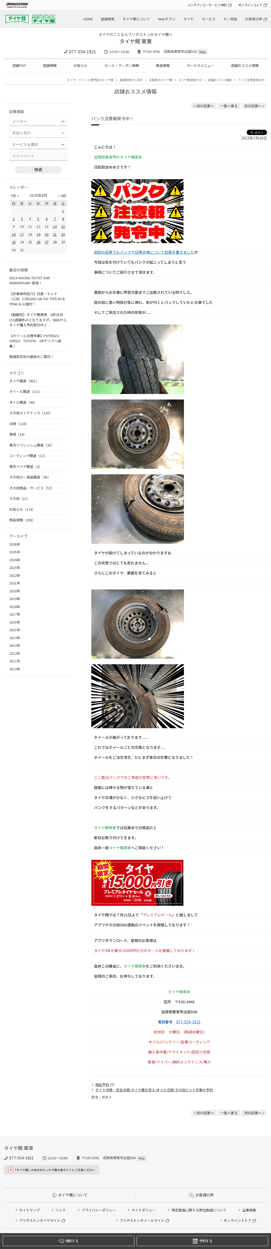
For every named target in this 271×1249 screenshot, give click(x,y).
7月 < (15, 195)
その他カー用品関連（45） (30, 477)
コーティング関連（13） (28, 455)
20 (46, 234)
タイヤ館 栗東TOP (190, 80)
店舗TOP (19, 65)
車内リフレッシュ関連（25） (31, 445)
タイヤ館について (136, 18)
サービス (208, 18)
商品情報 (163, 65)
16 (14, 234)
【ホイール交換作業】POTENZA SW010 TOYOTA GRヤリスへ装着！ (35, 341)
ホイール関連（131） (25, 391)
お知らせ (80, 65)
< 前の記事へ (204, 105)
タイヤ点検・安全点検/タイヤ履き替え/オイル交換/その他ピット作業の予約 (154, 1089)
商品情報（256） (22, 519)
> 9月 (62, 195)
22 (63, 234)
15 (63, 226)
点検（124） (19, 423)
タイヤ (188, 18)
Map (202, 52)
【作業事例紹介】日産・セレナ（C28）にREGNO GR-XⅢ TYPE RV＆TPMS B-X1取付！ (37, 299)
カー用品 (230, 18)
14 (55, 226)
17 (22, 234)
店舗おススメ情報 (245, 65)
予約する (205, 1240)
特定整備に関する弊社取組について (199, 1210)
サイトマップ (29, 1210)
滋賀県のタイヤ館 (160, 80)
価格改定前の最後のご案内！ (31, 356)
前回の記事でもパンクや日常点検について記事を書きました (144, 252)
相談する (71, 1240)
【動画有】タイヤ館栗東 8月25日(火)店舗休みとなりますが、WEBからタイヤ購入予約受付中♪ (37, 319)
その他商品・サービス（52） (31, 487)
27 (46, 241)
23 (14, 241)
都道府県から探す (131, 80)
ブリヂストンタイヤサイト (39, 1220)
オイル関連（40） (23, 402)
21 (55, 234)
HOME (88, 18)
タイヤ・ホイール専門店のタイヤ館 (90, 80)
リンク (60, 1210)
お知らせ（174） (22, 509)
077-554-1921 (82, 51)
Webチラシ (166, 18)
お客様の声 (253, 18)
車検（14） (18, 434)
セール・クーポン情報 (122, 65)
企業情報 (249, 1210)
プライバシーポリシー (99, 1210)
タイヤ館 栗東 (135, 41)
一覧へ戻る (229, 105)
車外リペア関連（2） (25, 466)
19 (38, 234)
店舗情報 (50, 65)
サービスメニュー (200, 65)
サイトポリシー (144, 1210)
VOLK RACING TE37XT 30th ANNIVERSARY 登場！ (29, 280)
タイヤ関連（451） (24, 380)
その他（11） (19, 498)
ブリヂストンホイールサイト (142, 1220)
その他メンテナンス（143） (31, 412)
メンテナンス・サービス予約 (207, 5)
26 (38, 241)
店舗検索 (108, 18)
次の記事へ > (254, 105)
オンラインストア (250, 5)
